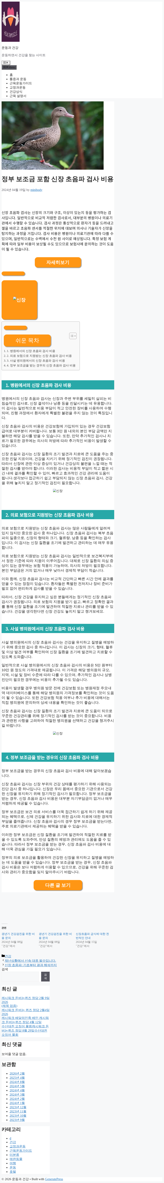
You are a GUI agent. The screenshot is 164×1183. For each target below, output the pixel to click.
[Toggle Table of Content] (71, 335)
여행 (13, 1163)
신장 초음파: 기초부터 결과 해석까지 (31, 965)
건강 (8, 956)
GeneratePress (54, 1179)
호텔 (13, 1171)
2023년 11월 (18, 1111)
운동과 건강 (10, 47)
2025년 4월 (17, 1077)
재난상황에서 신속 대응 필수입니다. (30, 960)
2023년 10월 (18, 1115)
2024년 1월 (17, 1103)
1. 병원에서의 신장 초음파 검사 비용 (31, 351)
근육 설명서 (18, 96)
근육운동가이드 (21, 83)
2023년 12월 (18, 1107)
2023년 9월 (17, 1120)
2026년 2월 (17, 1073)
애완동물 (16, 1159)
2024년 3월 (17, 1094)
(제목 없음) (9, 1006)
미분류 (14, 1154)
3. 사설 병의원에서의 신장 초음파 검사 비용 (36, 360)
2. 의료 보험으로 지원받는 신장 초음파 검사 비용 (39, 355)
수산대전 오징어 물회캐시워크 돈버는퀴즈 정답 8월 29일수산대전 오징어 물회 (25, 1030)
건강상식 (16, 91)
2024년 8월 (17, 1082)
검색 (5, 969)
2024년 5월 (17, 1086)
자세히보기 (57, 262)
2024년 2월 (17, 1098)
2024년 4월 (17, 1090)
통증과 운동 (18, 79)
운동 (13, 1167)
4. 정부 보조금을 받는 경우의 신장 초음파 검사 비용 (41, 365)
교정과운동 (18, 87)
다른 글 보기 (58, 885)
